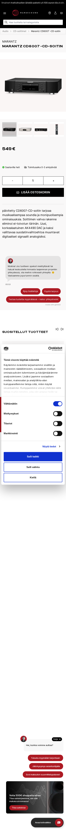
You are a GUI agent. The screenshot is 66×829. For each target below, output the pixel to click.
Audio (5, 31)
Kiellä (33, 477)
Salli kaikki (33, 456)
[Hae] (6, 22)
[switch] (57, 413)
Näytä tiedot (49, 446)
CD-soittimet (19, 31)
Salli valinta (32, 467)
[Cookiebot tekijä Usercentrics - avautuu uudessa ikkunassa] (48, 349)
